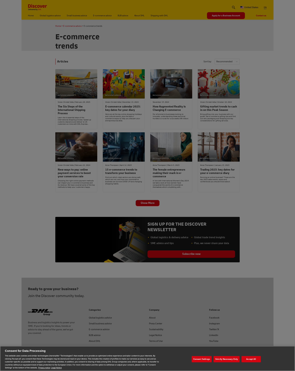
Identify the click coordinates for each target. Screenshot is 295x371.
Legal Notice (56, 368)
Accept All (251, 359)
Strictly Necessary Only (226, 359)
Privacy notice (44, 368)
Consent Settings (201, 359)
